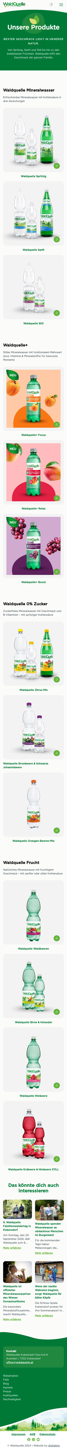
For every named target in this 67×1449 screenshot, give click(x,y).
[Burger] (61, 5)
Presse (7, 1391)
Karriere (8, 1387)
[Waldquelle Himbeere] (33, 1062)
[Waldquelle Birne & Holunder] (33, 989)
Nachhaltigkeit (12, 1399)
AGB (32, 1434)
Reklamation (10, 1375)
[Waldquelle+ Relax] (33, 475)
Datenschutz (47, 1434)
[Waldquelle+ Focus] (33, 402)
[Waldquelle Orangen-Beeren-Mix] (33, 807)
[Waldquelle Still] (33, 290)
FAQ (6, 1379)
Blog (6, 1383)
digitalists (54, 1445)
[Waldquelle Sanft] (33, 216)
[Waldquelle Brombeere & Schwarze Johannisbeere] (33, 732)
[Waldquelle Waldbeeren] (33, 915)
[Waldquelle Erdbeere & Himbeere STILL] (33, 1136)
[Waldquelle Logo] (14, 4)
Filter (33, 1444)
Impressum (18, 1434)
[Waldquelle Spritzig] (33, 143)
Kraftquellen (10, 1395)
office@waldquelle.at (19, 1362)
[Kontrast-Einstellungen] (51, 5)
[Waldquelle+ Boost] (33, 549)
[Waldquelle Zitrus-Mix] (33, 656)
